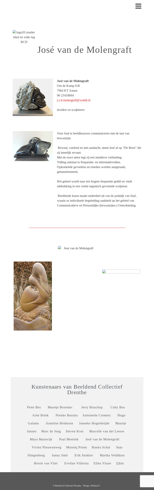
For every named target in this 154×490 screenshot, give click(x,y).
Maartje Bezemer (60, 407)
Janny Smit (60, 455)
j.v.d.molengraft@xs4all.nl (73, 100)
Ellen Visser (103, 463)
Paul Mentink (69, 439)
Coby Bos (118, 407)
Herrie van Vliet (46, 463)
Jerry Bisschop (92, 407)
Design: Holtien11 (91, 485)
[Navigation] (138, 6)
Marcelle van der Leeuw (107, 431)
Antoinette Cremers (96, 415)
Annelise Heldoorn (59, 423)
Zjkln (120, 463)
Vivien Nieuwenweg (46, 447)
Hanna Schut (101, 447)
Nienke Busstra (67, 415)
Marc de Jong (51, 431)
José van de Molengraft (102, 439)
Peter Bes (34, 407)
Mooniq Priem (76, 447)
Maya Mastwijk (41, 439)
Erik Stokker (84, 455)
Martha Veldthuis (112, 455)
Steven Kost (74, 431)
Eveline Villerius (76, 463)
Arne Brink (40, 415)
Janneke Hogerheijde (94, 423)
